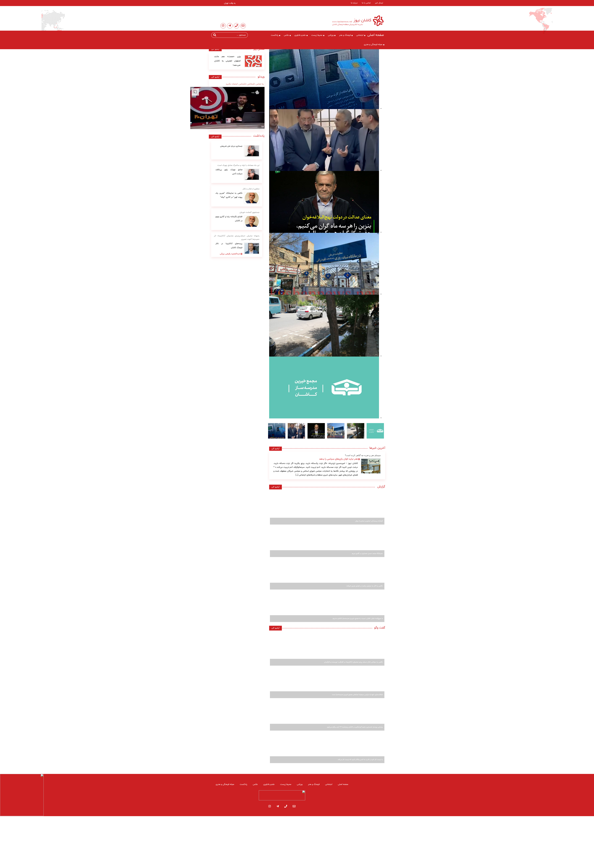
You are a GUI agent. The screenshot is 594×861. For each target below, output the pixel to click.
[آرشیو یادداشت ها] (251, 151)
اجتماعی (359, 35)
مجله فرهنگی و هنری (373, 44)
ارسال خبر (379, 3)
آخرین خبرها (377, 448)
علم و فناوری (300, 35)
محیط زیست (316, 35)
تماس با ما (366, 3)
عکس (286, 35)
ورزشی (331, 35)
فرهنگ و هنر (345, 35)
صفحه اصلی (375, 35)
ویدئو (260, 76)
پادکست (274, 35)
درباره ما (354, 3)
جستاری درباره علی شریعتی (231, 146)
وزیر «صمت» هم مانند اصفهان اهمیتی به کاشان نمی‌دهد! (227, 61)
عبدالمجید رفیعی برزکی (230, 253)
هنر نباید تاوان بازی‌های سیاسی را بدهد (338, 459)
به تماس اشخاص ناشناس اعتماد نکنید (245, 84)
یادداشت (259, 136)
